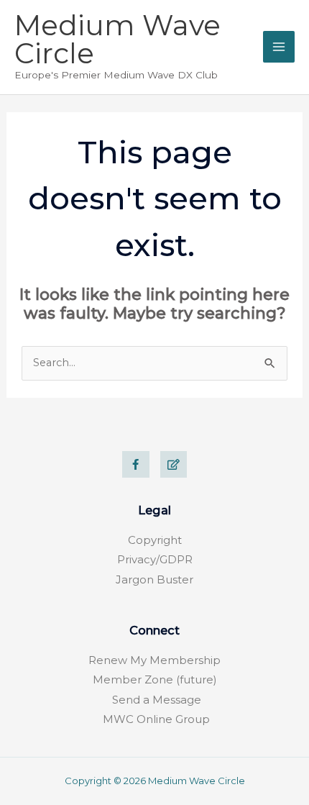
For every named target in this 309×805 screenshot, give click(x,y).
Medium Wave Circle (117, 39)
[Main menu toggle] (279, 47)
